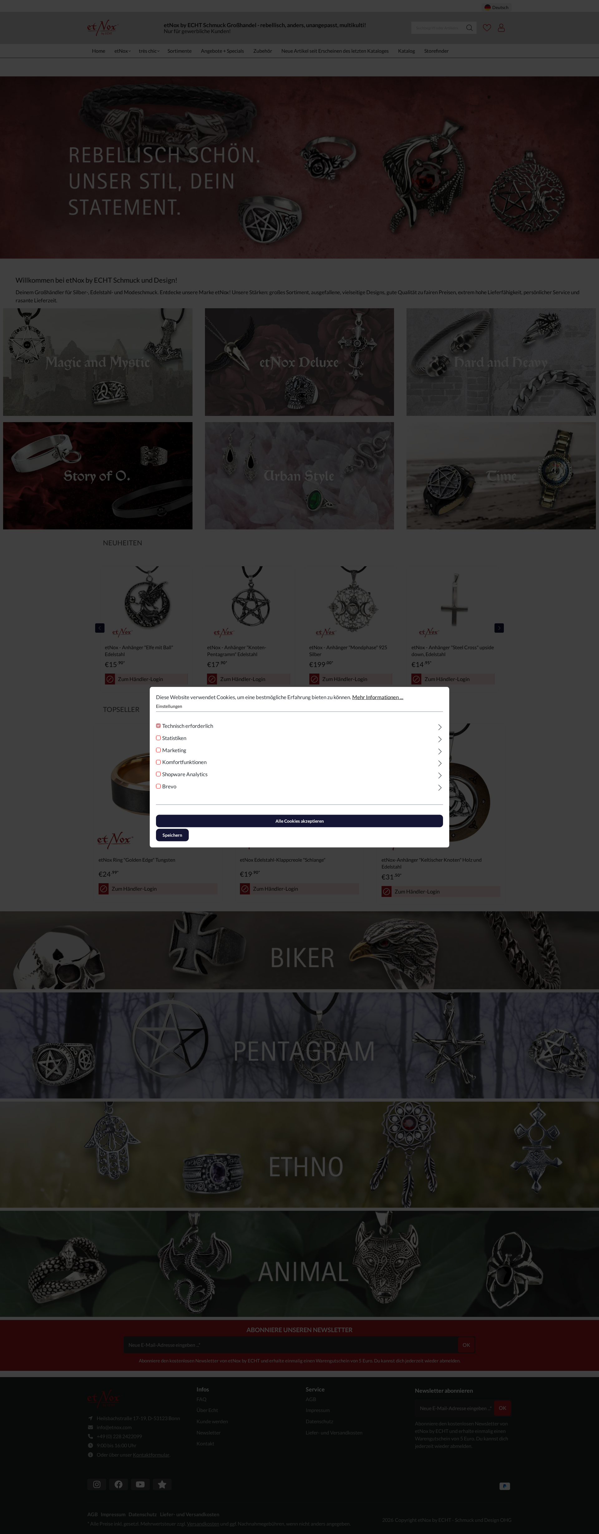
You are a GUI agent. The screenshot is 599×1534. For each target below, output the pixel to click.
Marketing (174, 750)
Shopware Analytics (184, 774)
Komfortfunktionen (184, 762)
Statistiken (174, 737)
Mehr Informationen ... (377, 697)
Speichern (172, 834)
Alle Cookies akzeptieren (299, 820)
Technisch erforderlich (187, 726)
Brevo (169, 786)
